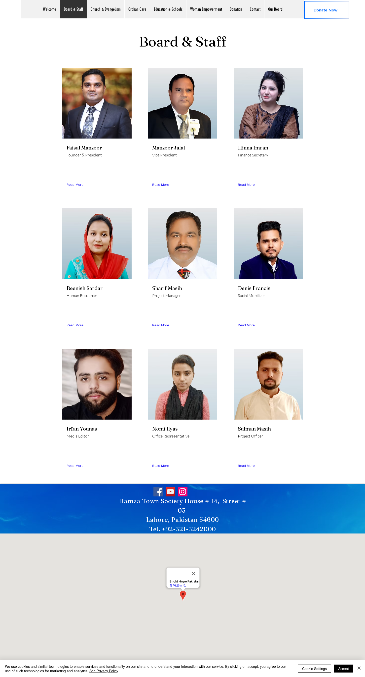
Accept (343, 668)
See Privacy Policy (103, 670)
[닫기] (359, 668)
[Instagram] (182, 491)
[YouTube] (170, 491)
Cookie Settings (314, 668)
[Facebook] (158, 491)
